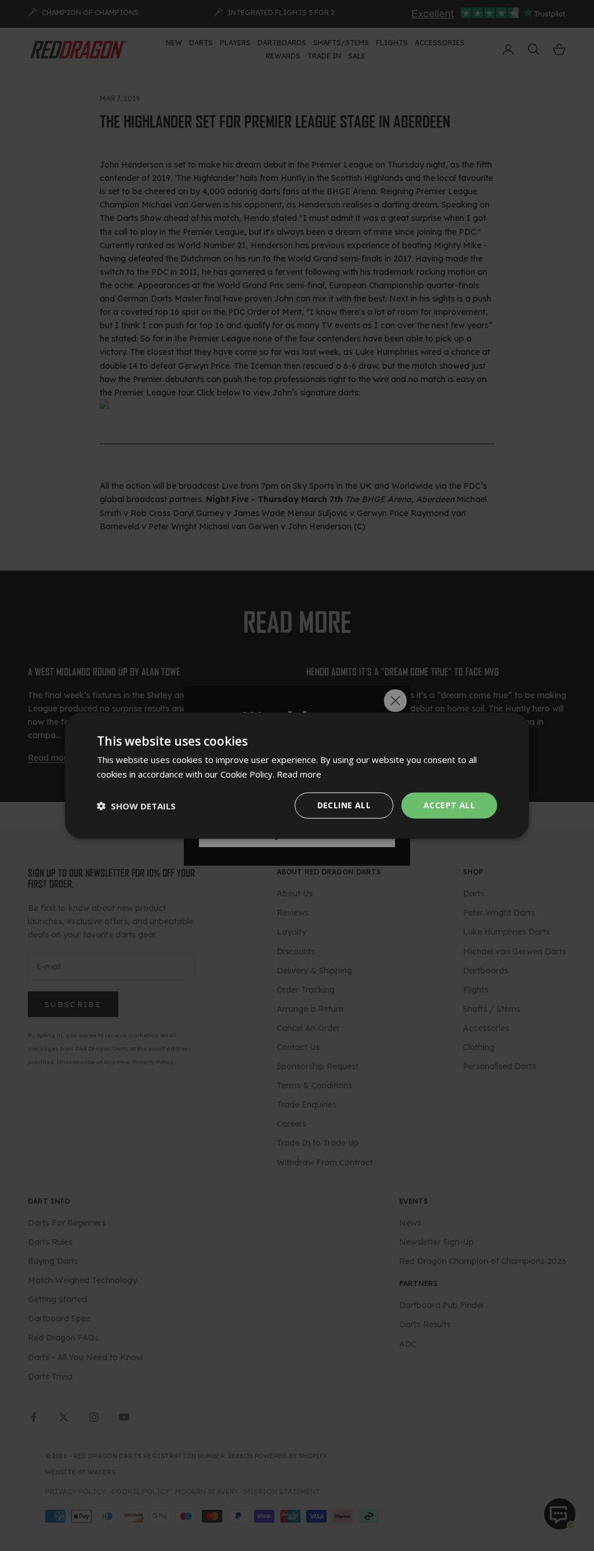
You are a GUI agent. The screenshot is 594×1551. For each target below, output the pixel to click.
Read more (299, 773)
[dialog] (297, 775)
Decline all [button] (344, 805)
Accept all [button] (449, 805)
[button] (136, 805)
